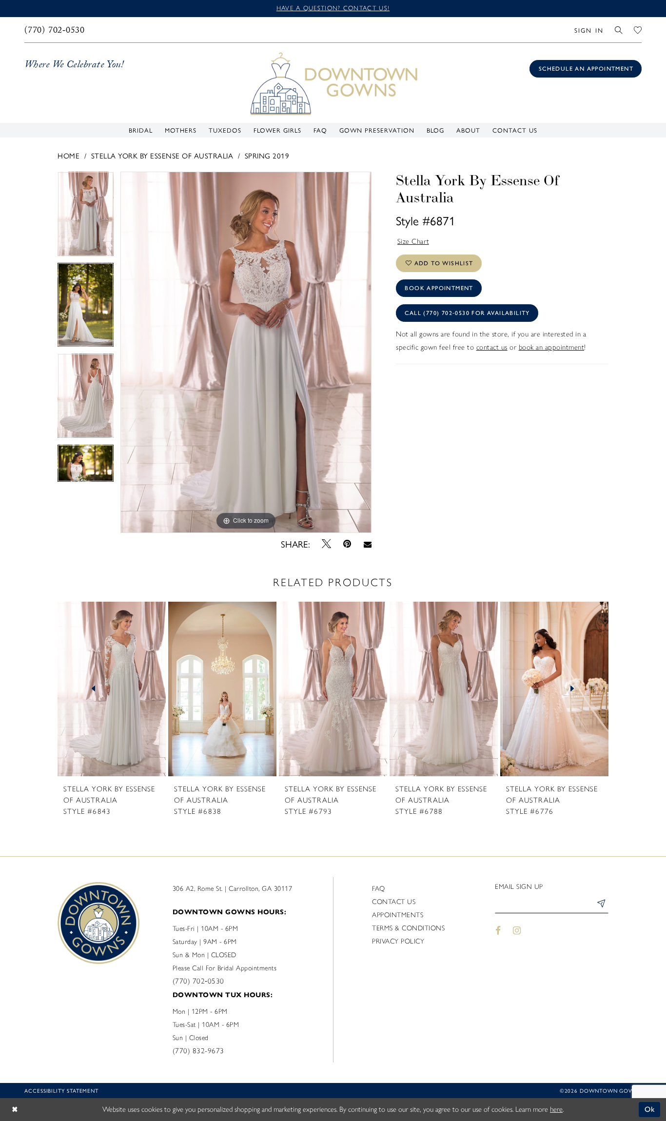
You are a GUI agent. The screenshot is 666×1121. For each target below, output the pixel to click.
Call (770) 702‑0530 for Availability (467, 313)
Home (68, 155)
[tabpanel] (86, 217)
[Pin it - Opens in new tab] (347, 544)
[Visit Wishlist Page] (637, 30)
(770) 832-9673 (198, 1050)
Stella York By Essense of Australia (162, 155)
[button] (588, 30)
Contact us (393, 902)
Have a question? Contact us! (333, 8)
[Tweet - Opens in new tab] (327, 544)
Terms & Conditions (408, 928)
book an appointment (552, 347)
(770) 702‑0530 (198, 981)
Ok (650, 1109)
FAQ (378, 889)
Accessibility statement (61, 1090)
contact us (492, 347)
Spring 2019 (267, 155)
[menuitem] (55, 29)
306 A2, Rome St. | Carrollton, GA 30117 (233, 889)
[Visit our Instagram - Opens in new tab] (517, 930)
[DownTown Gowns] (333, 83)
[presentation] (112, 689)
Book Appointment (439, 288)
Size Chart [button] (413, 241)
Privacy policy (398, 941)
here (556, 1109)
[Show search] (618, 30)
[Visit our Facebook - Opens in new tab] (498, 930)
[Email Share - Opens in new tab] (367, 544)
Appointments (397, 915)
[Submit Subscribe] (600, 905)
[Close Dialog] (14, 1109)
